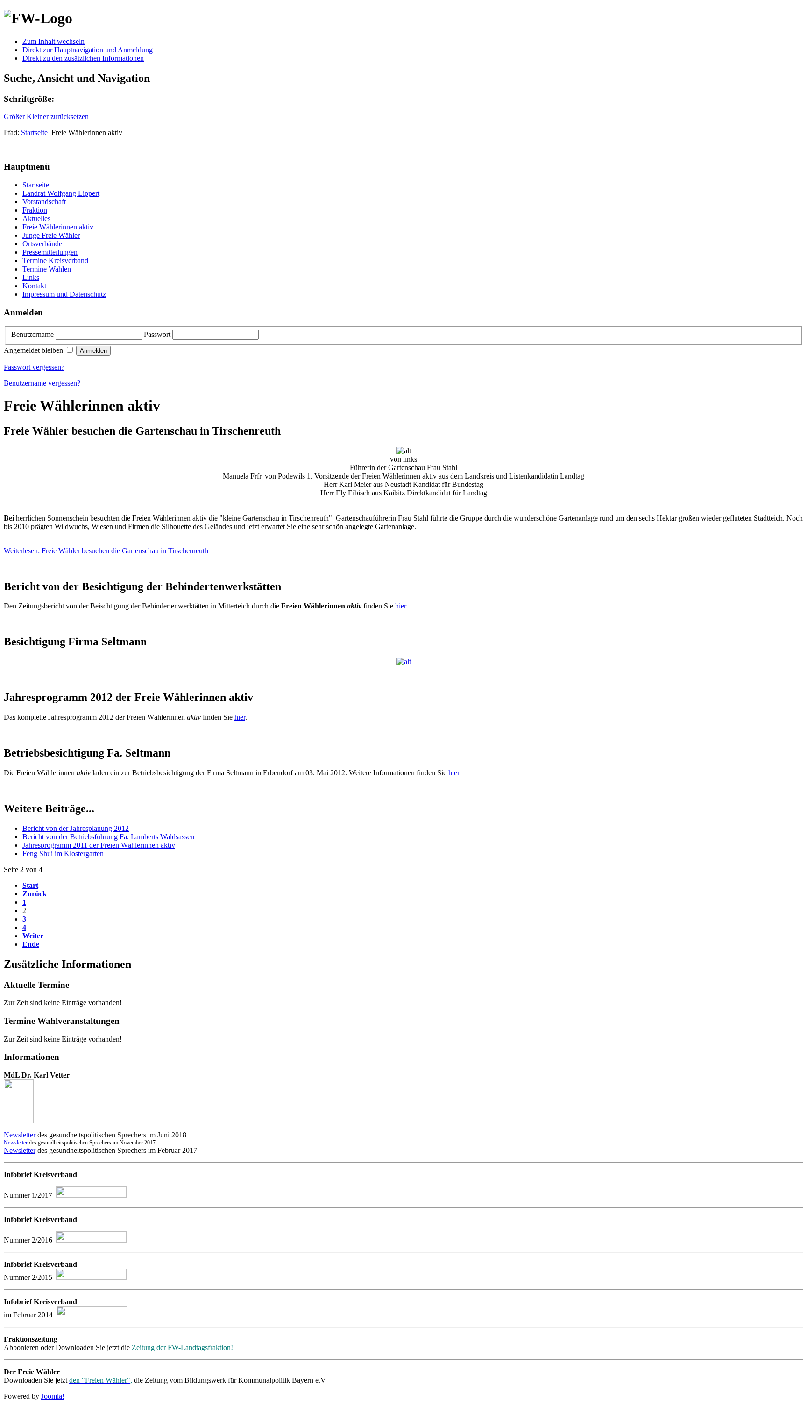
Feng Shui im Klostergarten (63, 854)
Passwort (158, 334)
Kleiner (38, 117)
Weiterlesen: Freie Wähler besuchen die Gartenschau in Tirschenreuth (106, 551)
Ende (30, 944)
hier (400, 606)
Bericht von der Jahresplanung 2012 (75, 828)
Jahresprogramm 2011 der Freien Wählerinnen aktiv (98, 845)
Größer (14, 117)
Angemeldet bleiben (34, 350)
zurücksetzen (69, 117)
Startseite (34, 132)
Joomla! (52, 1396)
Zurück (34, 894)
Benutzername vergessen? (42, 383)
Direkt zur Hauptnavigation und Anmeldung (87, 50)
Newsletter (19, 1135)
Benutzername (33, 334)
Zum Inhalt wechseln (53, 41)
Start (30, 885)
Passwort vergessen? (34, 367)
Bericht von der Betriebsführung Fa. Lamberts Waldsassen (108, 837)
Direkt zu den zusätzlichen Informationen (83, 58)
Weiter (32, 936)
